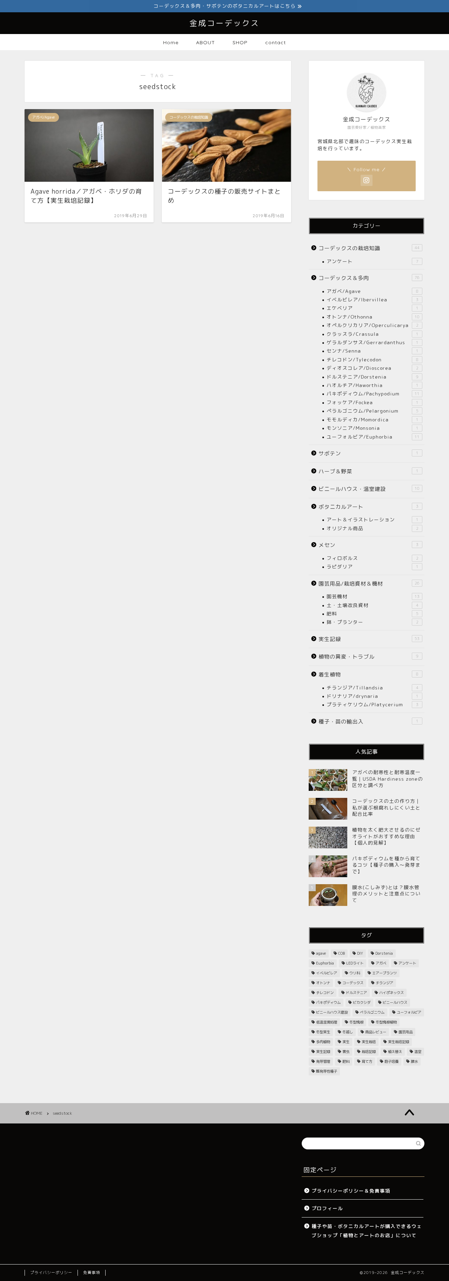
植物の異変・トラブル (368, 656)
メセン (368, 545)
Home (171, 42)
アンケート (372, 261)
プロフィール (327, 1208)
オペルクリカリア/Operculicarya (372, 325)
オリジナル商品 (372, 528)
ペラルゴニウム (372, 1012)
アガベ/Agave (372, 291)
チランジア (384, 982)
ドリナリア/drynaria (372, 696)
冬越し (347, 1031)
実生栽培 (369, 1041)
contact (275, 42)
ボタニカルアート (368, 507)
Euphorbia (325, 963)
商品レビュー (375, 1031)
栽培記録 (369, 1051)
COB (341, 953)
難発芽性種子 (326, 1071)
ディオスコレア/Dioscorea (372, 368)
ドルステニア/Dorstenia (372, 376)
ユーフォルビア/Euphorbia (373, 436)
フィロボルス (372, 558)
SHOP (240, 42)
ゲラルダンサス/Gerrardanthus (372, 342)
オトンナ (323, 982)
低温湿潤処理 (326, 1022)
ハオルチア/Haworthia (372, 385)
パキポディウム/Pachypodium (373, 393)
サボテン (368, 453)
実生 (345, 1041)
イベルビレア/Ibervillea (372, 299)
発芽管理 (323, 1061)
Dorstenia (384, 953)
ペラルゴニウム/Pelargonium (372, 410)
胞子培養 (391, 1061)
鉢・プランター (372, 622)
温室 (417, 1051)
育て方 (367, 1061)
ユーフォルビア (409, 1012)
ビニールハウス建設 (332, 1012)
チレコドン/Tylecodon (372, 359)
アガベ (381, 963)
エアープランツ (384, 972)
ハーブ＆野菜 (368, 471)
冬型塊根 (356, 1022)
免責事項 (91, 1272)
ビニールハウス (395, 1002)
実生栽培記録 (398, 1041)
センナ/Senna (372, 350)
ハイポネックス (391, 992)
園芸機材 (373, 596)
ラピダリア (372, 566)
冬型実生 (323, 1031)
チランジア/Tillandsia (372, 687)
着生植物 (368, 674)
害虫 (345, 1051)
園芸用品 (405, 1031)
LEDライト (354, 963)
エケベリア (372, 308)
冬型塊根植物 (386, 1022)
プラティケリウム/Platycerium (372, 704)
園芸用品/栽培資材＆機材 (369, 583)
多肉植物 (323, 1041)
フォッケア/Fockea (372, 402)
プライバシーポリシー (51, 1272)
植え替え (395, 1051)
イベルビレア (326, 972)
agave (321, 953)
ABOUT (205, 42)
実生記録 (369, 639)
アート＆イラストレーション (372, 519)
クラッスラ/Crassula (372, 334)
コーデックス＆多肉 (369, 278)
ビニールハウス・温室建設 (369, 489)
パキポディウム (328, 1002)
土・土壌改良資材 (372, 605)
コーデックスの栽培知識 (369, 248)
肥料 (372, 613)
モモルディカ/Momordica (372, 419)
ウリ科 (354, 972)
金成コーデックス (224, 23)
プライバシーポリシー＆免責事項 (350, 1190)
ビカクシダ (361, 1002)
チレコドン (325, 992)
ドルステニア (356, 992)
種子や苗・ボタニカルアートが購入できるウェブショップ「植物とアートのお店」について (366, 1231)
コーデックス (352, 982)
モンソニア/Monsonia (372, 428)
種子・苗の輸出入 (368, 721)
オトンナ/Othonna (373, 316)
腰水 (414, 1061)
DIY (360, 953)
